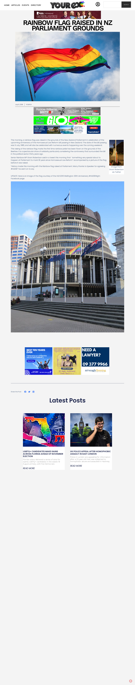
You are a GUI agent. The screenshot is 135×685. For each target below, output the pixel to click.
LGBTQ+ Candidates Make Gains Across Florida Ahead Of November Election (43, 454)
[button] (25, 392)
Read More (29, 468)
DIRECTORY (36, 5)
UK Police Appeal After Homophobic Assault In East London (90, 452)
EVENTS (25, 5)
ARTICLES (15, 5)
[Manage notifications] (130, 680)
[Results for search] (112, 8)
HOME (7, 5)
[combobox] (112, 4)
